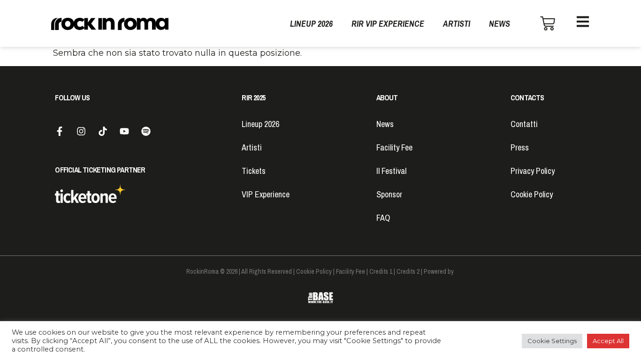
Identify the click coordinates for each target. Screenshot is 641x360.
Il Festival (391, 171)
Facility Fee (394, 147)
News (499, 24)
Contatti (524, 124)
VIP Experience (266, 194)
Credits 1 (380, 271)
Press (520, 147)
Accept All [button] (608, 341)
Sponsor (389, 194)
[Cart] (547, 23)
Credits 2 (408, 271)
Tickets (254, 171)
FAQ (383, 218)
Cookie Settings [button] (552, 341)
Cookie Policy (532, 194)
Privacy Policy (533, 171)
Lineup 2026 (311, 24)
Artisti (456, 24)
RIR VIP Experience (387, 24)
